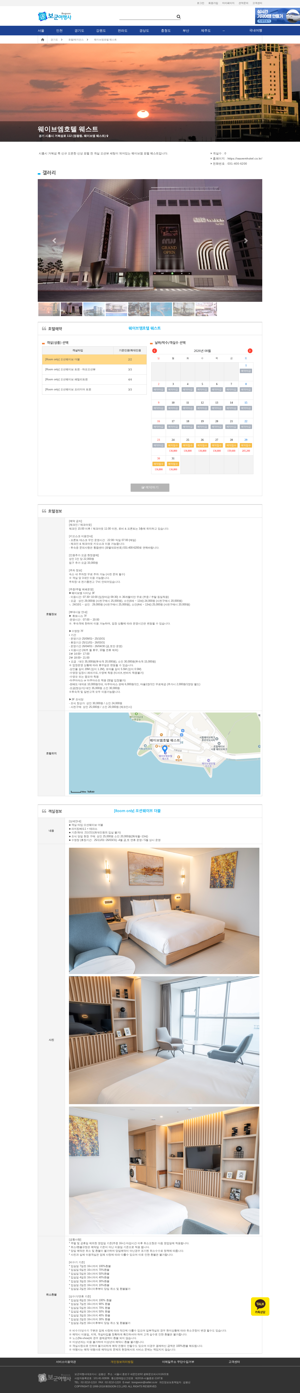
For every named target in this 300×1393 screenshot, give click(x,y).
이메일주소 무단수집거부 (178, 1361)
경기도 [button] (55, 39)
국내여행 (255, 30)
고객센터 (257, 3)
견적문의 (243, 3)
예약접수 (173, 445)
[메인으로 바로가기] (56, 1378)
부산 (186, 30)
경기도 (79, 30)
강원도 (101, 30)
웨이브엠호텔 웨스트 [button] (105, 39)
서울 (41, 30)
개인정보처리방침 (122, 1361)
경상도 (144, 30)
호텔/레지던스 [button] (76, 39)
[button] (54, 240)
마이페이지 (228, 3)
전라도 (123, 30)
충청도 (166, 30)
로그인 (200, 3)
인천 (59, 30)
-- (224, 30)
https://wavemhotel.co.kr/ (245, 158)
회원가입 (213, 3)
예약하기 (152, 487)
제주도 (206, 30)
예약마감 (246, 370)
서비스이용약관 (66, 1361)
